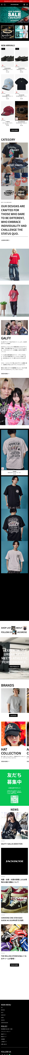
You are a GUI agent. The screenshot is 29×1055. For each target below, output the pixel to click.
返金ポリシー (4, 1034)
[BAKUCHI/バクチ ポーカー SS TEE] (14, 450)
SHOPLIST (3, 1015)
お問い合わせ (4, 1044)
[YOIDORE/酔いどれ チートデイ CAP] (7, 84)
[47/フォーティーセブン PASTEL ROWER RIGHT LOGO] (7, 110)
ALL (2, 1007)
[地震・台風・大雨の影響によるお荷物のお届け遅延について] (14, 861)
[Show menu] (1, 4)
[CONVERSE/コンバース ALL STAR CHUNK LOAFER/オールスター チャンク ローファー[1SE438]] (7, 57)
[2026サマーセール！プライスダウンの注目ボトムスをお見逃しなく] (21, 31)
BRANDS (3, 1010)
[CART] (27, 4)
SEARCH (3, 1020)
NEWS (14, 809)
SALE (2, 1012)
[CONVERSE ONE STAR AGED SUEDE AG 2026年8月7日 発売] (14, 899)
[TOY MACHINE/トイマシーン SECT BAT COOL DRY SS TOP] (21, 84)
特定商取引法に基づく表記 (6, 1029)
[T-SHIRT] (14, 150)
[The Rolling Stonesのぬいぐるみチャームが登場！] (7, 31)
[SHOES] (21, 179)
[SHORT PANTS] (14, 165)
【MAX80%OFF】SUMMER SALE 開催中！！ (14, 1)
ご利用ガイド (4, 1041)
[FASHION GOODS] (8, 193)
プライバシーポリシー (6, 1031)
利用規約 (3, 1039)
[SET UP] (8, 179)
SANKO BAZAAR (4, 1022)
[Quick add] (2, 65)
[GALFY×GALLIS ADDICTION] (14, 825)
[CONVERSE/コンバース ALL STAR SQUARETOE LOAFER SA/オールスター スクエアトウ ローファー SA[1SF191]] (21, 57)
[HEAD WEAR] (21, 193)
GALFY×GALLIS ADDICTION (11, 844)
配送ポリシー (4, 1036)
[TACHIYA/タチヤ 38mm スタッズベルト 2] (21, 110)
